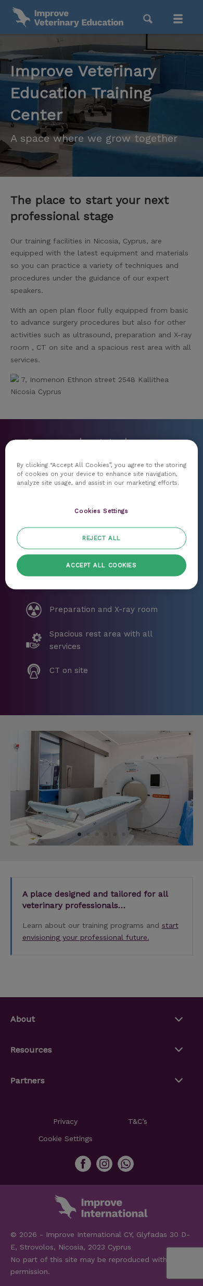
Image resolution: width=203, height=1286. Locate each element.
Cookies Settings (101, 511)
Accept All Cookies (101, 564)
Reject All (101, 537)
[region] (101, 514)
